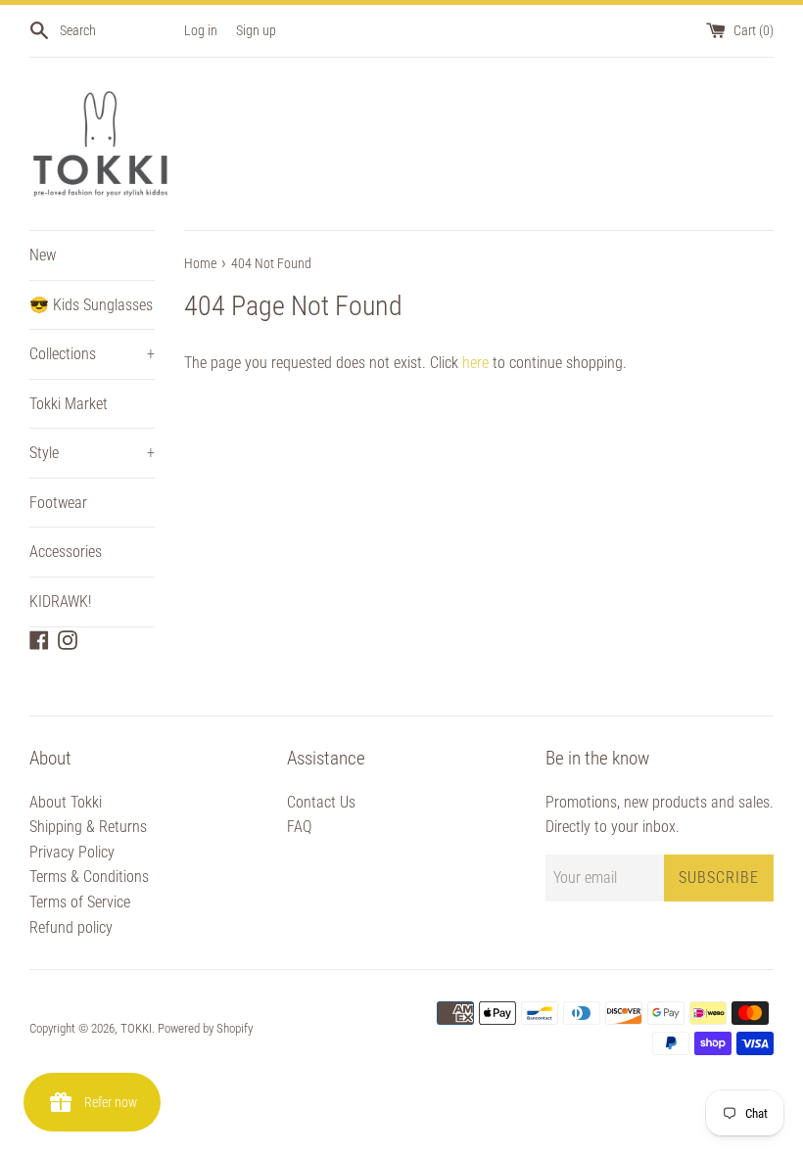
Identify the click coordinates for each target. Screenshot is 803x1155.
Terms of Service (79, 902)
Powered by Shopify (205, 1028)
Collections (92, 354)
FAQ (299, 826)
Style (92, 452)
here (475, 362)
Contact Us (321, 802)
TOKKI (136, 1028)
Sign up (256, 31)
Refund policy (71, 927)
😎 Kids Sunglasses (91, 305)
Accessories (65, 551)
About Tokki (65, 802)
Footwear (58, 502)
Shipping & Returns (88, 826)
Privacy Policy (72, 852)
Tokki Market (68, 403)
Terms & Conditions (89, 876)
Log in (200, 31)
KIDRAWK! (60, 601)
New (42, 255)
